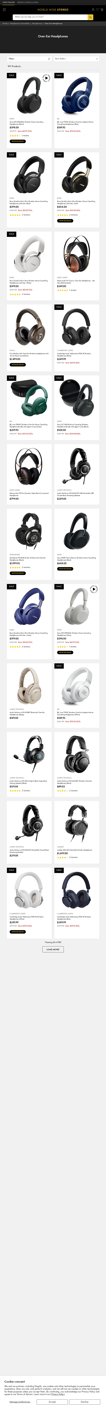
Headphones (37, 23)
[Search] (90, 17)
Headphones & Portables (20, 23)
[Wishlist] (97, 9)
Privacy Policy (58, 1394)
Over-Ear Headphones (54, 23)
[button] (4, 9)
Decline (84, 1402)
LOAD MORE (53, 950)
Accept (52, 1402)
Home (5, 23)
